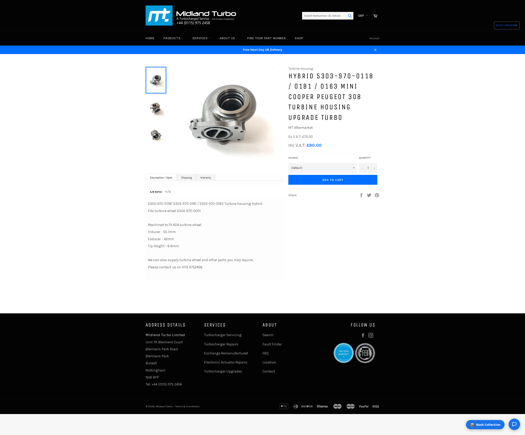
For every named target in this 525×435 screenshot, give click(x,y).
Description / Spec (161, 177)
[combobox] (327, 16)
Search (268, 335)
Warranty (205, 177)
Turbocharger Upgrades (223, 371)
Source (293, 157)
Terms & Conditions (187, 406)
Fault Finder (272, 344)
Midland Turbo (164, 406)
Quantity (365, 157)
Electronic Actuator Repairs (225, 362)
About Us (227, 38)
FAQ (265, 353)
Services (200, 38)
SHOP (299, 38)
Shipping (186, 177)
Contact (268, 371)
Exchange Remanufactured (226, 353)
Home (150, 38)
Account (374, 38)
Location (269, 362)
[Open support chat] (514, 424)
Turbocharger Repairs (221, 344)
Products (172, 38)
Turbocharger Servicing (223, 335)
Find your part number (266, 38)
